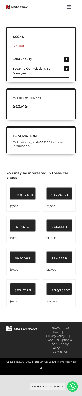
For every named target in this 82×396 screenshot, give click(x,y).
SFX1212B (23, 290)
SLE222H (59, 227)
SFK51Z (22, 227)
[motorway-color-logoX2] (17, 7)
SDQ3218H (24, 195)
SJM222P (59, 258)
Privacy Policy (55, 336)
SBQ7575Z (60, 290)
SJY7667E (60, 195)
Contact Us (60, 351)
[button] (41, 59)
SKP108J (22, 258)
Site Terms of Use (60, 330)
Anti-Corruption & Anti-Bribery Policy (60, 343)
